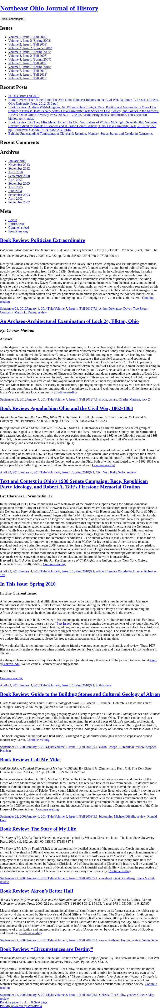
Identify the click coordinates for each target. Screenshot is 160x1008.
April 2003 (15, 198)
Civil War (102, 472)
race (139, 571)
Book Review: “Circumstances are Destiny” (46, 949)
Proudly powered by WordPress (21, 1006)
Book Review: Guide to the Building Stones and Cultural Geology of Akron (80, 694)
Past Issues (64, 623)
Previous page (9, 1002)
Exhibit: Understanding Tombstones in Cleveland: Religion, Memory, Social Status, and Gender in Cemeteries (80, 133)
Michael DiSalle (124, 816)
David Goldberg (124, 878)
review (42, 312)
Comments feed (18, 227)
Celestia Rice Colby (112, 995)
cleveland (105, 878)
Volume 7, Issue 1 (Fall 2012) (27, 70)
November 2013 (19, 164)
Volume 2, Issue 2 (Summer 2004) (30, 48)
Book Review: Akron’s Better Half (36, 891)
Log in (12, 220)
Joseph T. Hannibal (121, 747)
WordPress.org (18, 231)
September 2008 (19, 176)
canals (113, 399)
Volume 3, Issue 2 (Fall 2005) (27, 55)
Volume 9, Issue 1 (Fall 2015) (27, 78)
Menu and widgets (13, 18)
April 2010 (15, 172)
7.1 (95, 308)
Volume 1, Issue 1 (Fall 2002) (27, 37)
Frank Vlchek (145, 878)
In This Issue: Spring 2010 (28, 584)
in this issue (103, 685)
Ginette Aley (145, 995)
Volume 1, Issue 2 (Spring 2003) (29, 40)
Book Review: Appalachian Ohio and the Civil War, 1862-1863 (66, 408)
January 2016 (17, 161)
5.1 (95, 747)
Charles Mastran (129, 399)
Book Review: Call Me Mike (30, 759)
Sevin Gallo (150, 940)
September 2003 (19, 195)
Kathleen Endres (119, 940)
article (103, 399)
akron (103, 747)
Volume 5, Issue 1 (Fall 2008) (27, 63)
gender (131, 995)
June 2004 (15, 191)
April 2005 (15, 187)
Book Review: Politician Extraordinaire (42, 240)
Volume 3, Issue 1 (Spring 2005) (29, 52)
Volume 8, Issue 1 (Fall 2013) (27, 74)
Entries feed (16, 224)
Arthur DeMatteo (110, 308)
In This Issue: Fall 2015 (23, 96)
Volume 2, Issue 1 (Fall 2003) (27, 44)
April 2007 (15, 179)
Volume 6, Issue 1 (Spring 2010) (29, 67)
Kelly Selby (117, 472)
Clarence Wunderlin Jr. (120, 571)
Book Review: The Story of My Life (38, 829)
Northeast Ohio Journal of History (49, 8)
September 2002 (19, 202)
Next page (40, 1002)
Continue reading (65, 392)
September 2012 (19, 168)
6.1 (92, 472)
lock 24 (146, 399)
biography (105, 816)
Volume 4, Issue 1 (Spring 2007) (29, 59)
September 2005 (19, 183)
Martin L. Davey (25, 312)
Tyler (51, 308)
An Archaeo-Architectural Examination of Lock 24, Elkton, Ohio (69, 321)
